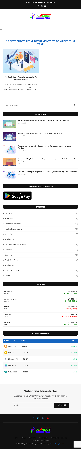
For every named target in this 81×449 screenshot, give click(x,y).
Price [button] (23, 341)
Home (28, 3)
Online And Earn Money (41, 244)
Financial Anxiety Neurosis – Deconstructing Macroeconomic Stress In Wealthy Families (46, 147)
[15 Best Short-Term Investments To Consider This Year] (21, 61)
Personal (41, 249)
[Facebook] (35, 6)
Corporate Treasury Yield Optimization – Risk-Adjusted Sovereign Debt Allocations (47, 172)
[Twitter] (38, 6)
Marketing (41, 265)
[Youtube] (45, 6)
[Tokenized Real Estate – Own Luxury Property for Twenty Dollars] (9, 136)
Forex (41, 275)
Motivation (41, 239)
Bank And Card (41, 260)
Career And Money (41, 223)
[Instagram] (42, 6)
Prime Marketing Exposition (57, 444)
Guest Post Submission (40, 440)
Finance (41, 213)
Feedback (41, 3)
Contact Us (51, 3)
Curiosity (41, 255)
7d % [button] (73, 341)
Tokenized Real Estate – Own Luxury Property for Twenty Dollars (40, 133)
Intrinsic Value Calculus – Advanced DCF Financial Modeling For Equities (43, 120)
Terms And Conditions (59, 438)
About (23, 438)
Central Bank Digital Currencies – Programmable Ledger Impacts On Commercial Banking (46, 160)
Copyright (32, 438)
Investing (41, 234)
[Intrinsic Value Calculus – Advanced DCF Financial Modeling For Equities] (9, 124)
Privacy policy (43, 438)
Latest (34, 3)
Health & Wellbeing (41, 229)
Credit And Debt (41, 270)
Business (41, 218)
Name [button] (6, 341)
